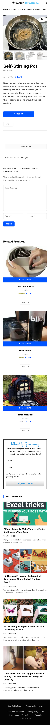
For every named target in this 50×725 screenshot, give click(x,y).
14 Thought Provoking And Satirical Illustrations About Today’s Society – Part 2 (22, 579)
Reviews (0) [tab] (26, 146)
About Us (38, 715)
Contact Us (26, 718)
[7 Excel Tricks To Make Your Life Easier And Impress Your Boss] (25, 513)
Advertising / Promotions (21, 715)
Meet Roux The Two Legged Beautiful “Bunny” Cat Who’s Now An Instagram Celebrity (23, 676)
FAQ (43, 711)
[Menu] (4, 3)
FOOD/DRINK (27, 9)
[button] (42, 19)
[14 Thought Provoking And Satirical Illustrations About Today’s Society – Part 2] (25, 561)
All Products (15, 9)
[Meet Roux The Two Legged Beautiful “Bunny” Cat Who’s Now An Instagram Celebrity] (25, 658)
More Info (18, 114)
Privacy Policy (33, 711)
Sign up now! (25, 483)
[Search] (46, 3)
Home (5, 9)
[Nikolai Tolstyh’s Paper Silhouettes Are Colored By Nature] (25, 611)
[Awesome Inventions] (25, 3)
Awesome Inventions (15, 711)
